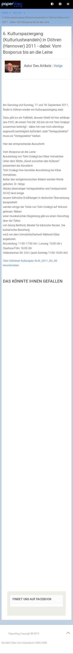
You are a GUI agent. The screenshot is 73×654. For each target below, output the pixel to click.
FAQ (38, 642)
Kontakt (6, 642)
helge (58, 66)
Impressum (28, 642)
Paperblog (14, 633)
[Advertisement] (36, 439)
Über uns (16, 642)
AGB (44, 642)
